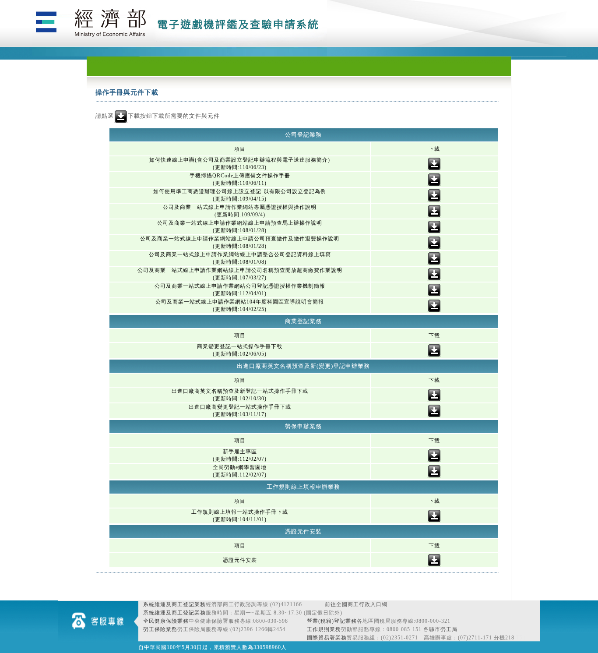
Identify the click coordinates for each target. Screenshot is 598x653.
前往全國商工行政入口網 (356, 604)
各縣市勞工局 (440, 629)
